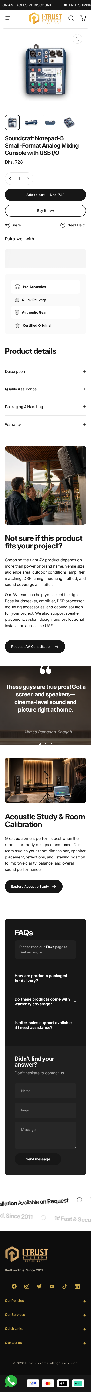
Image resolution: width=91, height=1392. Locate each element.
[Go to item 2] (31, 122)
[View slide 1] (40, 744)
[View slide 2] (46, 744)
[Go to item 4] (69, 122)
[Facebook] (14, 1286)
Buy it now (45, 211)
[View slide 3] (51, 744)
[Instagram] (27, 1286)
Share (16, 225)
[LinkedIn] (77, 1286)
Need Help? (76, 225)
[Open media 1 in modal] (77, 39)
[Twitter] (39, 1286)
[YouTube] (52, 1286)
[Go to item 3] (50, 122)
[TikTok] (64, 1286)
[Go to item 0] (12, 122)
